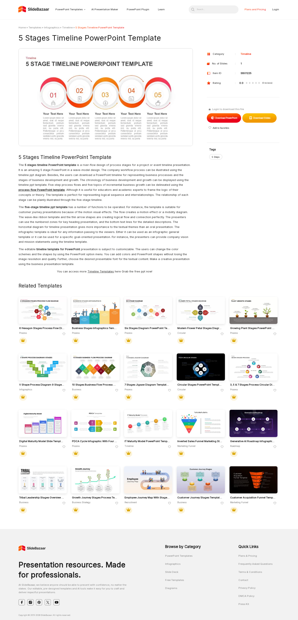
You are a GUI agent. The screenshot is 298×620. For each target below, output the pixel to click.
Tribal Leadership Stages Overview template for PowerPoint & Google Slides (42, 497)
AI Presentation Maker (104, 9)
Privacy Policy (246, 587)
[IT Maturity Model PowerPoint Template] (148, 423)
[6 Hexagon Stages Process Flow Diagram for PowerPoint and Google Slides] (43, 310)
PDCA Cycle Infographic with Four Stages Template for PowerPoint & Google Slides (94, 441)
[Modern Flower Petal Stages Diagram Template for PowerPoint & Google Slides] (201, 310)
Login (275, 9)
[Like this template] (64, 334)
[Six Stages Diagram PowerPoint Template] (148, 310)
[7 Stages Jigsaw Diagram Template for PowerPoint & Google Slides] (148, 367)
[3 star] (253, 83)
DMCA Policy (246, 596)
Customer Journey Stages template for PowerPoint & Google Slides (200, 497)
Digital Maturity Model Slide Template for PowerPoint (42, 441)
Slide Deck (171, 572)
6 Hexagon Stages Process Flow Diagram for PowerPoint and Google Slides (42, 328)
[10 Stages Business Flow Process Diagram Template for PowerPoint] (95, 367)
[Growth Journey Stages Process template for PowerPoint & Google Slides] (95, 480)
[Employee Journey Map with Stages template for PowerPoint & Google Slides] (148, 480)
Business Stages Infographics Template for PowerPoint (94, 328)
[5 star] (259, 83)
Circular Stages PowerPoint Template (200, 384)
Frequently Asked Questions (255, 563)
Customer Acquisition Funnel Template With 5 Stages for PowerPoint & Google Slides (253, 497)
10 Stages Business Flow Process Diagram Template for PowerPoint (94, 384)
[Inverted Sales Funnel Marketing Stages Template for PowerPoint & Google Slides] (201, 423)
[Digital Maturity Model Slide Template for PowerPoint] (43, 423)
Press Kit (243, 604)
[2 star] (249, 83)
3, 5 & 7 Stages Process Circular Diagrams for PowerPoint (253, 384)
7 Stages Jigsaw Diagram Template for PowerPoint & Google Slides (147, 384)
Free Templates (174, 580)
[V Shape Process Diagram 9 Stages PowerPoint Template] (43, 367)
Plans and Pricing (255, 9)
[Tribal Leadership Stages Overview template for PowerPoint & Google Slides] (43, 480)
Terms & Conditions (250, 572)
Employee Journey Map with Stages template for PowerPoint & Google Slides (147, 497)
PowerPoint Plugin (138, 9)
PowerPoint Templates (69, 9)
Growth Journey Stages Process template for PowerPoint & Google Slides (94, 497)
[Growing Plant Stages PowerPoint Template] (253, 310)
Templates (35, 27)
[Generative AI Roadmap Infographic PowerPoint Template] (253, 423)
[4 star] (256, 83)
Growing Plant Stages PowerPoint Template (253, 328)
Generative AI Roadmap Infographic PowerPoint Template (253, 441)
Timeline (67, 27)
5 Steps (215, 157)
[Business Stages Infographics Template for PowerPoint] (95, 310)
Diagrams (171, 588)
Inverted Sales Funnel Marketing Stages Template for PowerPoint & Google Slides (200, 441)
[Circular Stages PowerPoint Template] (201, 367)
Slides (261, 118)
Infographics (51, 27)
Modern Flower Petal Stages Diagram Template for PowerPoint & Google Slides (200, 328)
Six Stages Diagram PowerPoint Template (147, 328)
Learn (161, 9)
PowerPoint (226, 118)
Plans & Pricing (247, 555)
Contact (243, 580)
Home (22, 27)
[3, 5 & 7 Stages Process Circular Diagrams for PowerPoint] (253, 367)
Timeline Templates (100, 271)
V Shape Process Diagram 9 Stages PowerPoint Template (42, 384)
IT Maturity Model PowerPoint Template (147, 441)
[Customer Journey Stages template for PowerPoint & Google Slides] (201, 480)
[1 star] (246, 83)
